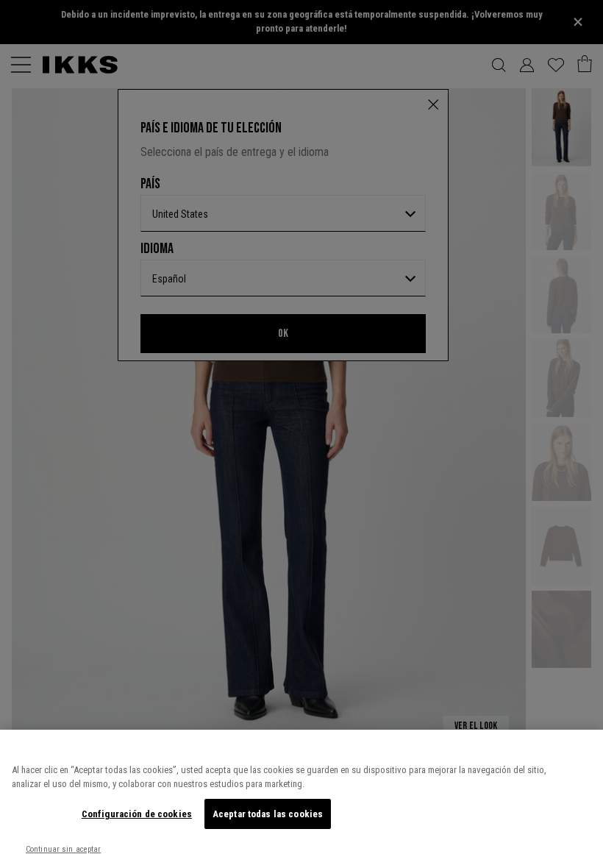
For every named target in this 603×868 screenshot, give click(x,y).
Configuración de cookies (137, 813)
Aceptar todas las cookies (268, 813)
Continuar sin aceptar (63, 849)
